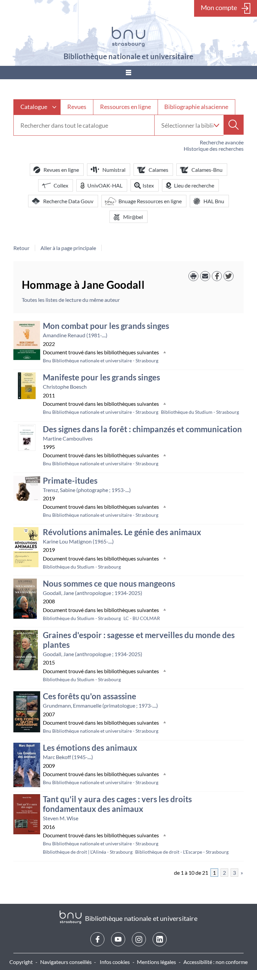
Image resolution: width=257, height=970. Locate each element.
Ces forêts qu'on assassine (89, 696)
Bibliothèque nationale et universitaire (128, 56)
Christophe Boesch (65, 386)
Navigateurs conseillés (66, 962)
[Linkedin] (160, 939)
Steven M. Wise (60, 818)
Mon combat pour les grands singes (106, 326)
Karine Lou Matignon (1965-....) (78, 541)
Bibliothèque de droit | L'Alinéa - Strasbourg (88, 852)
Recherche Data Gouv (68, 201)
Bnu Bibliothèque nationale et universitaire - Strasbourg (100, 360)
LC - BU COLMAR (141, 618)
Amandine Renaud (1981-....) (75, 335)
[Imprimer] (193, 276)
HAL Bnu (213, 201)
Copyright (21, 962)
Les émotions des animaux (90, 747)
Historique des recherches (214, 148)
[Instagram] (139, 939)
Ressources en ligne (125, 106)
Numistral (113, 169)
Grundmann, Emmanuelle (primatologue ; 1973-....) (100, 705)
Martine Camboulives (68, 438)
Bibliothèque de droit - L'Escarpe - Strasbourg (182, 852)
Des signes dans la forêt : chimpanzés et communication (142, 429)
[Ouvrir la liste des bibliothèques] (216, 125)
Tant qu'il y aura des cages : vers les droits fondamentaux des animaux (117, 804)
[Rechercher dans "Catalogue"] (84, 125)
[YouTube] (118, 939)
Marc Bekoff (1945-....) (68, 757)
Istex (148, 185)
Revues (76, 106)
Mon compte (219, 7)
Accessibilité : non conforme (215, 962)
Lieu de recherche (194, 185)
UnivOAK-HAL (104, 185)
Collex (61, 185)
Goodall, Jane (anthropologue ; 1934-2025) (92, 593)
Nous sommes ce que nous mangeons (109, 583)
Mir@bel (133, 217)
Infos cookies (115, 962)
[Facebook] (97, 939)
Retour (21, 248)
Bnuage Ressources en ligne (150, 201)
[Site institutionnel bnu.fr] (128, 37)
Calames (158, 169)
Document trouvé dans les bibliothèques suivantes (101, 352)
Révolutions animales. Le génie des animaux (122, 532)
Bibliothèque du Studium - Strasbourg (200, 412)
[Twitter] (229, 276)
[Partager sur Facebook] (217, 276)
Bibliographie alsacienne (196, 106)
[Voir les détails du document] (26, 340)
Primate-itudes (70, 480)
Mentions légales (156, 962)
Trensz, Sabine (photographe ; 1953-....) (87, 490)
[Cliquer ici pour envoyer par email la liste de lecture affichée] (205, 276)
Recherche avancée (222, 142)
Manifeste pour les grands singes (101, 377)
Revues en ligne (61, 169)
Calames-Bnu (207, 169)
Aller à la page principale (68, 248)
